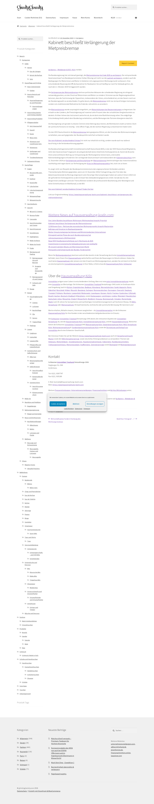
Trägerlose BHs (35, 580)
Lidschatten (34, 186)
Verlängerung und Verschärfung (78, 160)
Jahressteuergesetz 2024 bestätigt (62, 238)
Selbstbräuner (35, 367)
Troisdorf (51, 293)
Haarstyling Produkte (34, 119)
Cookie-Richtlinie (69, 408)
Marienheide (126, 299)
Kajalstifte (33, 183)
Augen (29, 169)
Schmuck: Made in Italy (30, 655)
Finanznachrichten (99, 390)
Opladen (117, 299)
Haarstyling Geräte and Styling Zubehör (34, 114)
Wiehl (50, 302)
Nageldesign (31, 406)
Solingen (89, 290)
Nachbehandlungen (34, 422)
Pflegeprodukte (32, 122)
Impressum (87, 408)
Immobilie (56, 284)
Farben (32, 91)
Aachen (57, 296)
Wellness (28, 439)
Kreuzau (99, 299)
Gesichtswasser (35, 229)
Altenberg (96, 287)
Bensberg (81, 290)
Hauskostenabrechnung (92, 342)
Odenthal (52, 290)
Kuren (32, 134)
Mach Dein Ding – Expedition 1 (62, 762)
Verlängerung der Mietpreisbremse (64, 92)
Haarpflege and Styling (33, 83)
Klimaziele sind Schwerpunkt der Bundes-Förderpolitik (69, 250)
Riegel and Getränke (34, 414)
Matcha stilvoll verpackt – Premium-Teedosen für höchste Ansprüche (61, 741)
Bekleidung (23, 472)
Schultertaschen (33, 675)
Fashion (22, 617)
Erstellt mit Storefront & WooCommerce (44, 791)
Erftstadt (132, 293)
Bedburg (88, 287)
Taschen (23, 690)
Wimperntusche (35, 200)
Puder (32, 248)
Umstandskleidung (31, 545)
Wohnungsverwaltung (61, 327)
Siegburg (128, 290)
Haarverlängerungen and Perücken (36, 101)
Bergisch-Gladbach (68, 296)
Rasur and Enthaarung (32, 418)
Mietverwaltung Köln (94, 324)
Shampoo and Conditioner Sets (36, 143)
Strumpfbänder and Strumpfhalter (36, 599)
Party (22, 756)
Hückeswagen (95, 296)
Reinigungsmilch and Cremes (37, 278)
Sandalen (28, 522)
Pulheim (59, 293)
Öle (33, 314)
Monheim (67, 293)
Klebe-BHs (33, 576)
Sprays (34, 318)
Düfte (26, 64)
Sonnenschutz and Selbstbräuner (33, 352)
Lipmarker (33, 337)
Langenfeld (76, 293)
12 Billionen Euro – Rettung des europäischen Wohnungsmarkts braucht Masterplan (80, 226)
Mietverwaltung (67, 305)
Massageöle (36, 457)
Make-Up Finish (35, 244)
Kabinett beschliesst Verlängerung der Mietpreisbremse (70, 223)
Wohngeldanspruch (128, 345)
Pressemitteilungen (62, 390)
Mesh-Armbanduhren (29, 621)
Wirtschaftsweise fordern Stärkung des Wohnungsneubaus (64, 420)
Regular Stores (30, 465)
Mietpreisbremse (93, 75)
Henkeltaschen (32, 671)
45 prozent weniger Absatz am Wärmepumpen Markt (68, 247)
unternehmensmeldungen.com (123, 744)
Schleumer (128, 264)
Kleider (27, 507)
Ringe (27, 518)
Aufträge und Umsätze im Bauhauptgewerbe (65, 229)
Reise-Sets (33, 138)
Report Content (128, 63)
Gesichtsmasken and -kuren (35, 224)
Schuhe (24, 682)
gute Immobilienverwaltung (117, 281)
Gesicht (30, 208)
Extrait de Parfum (36, 75)
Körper (29, 293)
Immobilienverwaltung (126, 255)
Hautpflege (29, 165)
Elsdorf (74, 299)
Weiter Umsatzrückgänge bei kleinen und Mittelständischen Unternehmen (77, 232)
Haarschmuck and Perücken (33, 95)
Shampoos (33, 148)
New (23, 648)
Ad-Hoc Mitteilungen (118, 390)
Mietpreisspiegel (73, 345)
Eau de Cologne (35, 71)
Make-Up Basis (35, 241)
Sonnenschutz (35, 383)
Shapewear (31, 584)
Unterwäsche (32, 549)
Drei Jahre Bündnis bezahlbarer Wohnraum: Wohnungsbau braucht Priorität (77, 220)
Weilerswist (85, 293)
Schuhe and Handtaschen (29, 659)
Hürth (109, 293)
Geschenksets (32, 204)
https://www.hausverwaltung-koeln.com (94, 336)
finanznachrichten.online (121, 753)
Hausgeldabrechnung (120, 321)
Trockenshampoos (36, 157)
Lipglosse (33, 333)
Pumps (27, 514)
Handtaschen (27, 663)
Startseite (23, 26)
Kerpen (103, 293)
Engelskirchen (78, 287)
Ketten (27, 503)
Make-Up (28, 399)
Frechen (115, 293)
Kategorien (26, 60)
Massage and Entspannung (32, 444)
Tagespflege (36, 322)
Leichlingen (106, 296)
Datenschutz (78, 408)
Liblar (59, 299)
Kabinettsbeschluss (124, 157)
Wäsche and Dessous (32, 613)
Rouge (32, 289)
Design (22, 743)
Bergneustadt (108, 299)
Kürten (69, 287)
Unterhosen (31, 604)
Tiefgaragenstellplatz (57, 345)
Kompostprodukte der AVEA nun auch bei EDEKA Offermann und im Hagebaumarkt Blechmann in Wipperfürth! (62, 753)
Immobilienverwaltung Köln (94, 321)
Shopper (30, 678)
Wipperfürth (82, 299)
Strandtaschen (27, 625)
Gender (24, 636)
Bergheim (81, 296)
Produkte (23, 629)
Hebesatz (52, 342)
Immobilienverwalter (104, 310)
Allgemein (31, 26)
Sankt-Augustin (120, 287)
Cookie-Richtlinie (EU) (33, 17)
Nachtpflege (36, 310)
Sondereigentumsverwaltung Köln (85, 327)
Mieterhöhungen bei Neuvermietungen (107, 109)
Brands (24, 633)
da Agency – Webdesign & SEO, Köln (62, 70)
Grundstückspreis (75, 342)
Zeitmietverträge (97, 345)
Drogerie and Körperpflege (38, 269)
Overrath (120, 290)
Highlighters (34, 237)
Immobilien (52, 281)
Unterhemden (34, 559)
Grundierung (34, 233)
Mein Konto (85, 17)
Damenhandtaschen (32, 667)
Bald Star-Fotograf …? (125, 419)
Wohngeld (113, 345)
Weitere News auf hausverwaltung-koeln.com (80, 215)
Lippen (29, 329)
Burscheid (60, 290)
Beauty (22, 56)
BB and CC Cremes (36, 212)
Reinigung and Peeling (35, 253)
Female (27, 640)
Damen (24, 476)
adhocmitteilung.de (118, 747)
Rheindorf (121, 296)
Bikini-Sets (33, 488)
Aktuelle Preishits (33, 469)
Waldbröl (91, 299)
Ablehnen (76, 404)
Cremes (35, 303)
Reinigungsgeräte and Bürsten (37, 260)
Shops (24, 461)
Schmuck (23, 652)
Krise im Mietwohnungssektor (98, 163)
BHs (28, 569)
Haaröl (32, 130)
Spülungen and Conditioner (35, 152)
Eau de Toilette (30, 499)
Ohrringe (28, 511)
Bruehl (51, 296)
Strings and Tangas (34, 608)
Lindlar (114, 296)
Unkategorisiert (25, 694)
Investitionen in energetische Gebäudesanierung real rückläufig (72, 244)
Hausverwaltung (74, 258)
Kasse (74, 17)
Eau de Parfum (30, 495)
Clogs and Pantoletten (32, 492)
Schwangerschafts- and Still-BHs (36, 554)
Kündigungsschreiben (120, 342)
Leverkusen (95, 293)
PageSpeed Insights (58, 774)
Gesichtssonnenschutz (37, 387)
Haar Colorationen (33, 87)
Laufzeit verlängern (114, 78)
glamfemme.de (117, 750)
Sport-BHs (33, 534)
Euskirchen (123, 293)
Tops (29, 541)
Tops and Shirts (30, 537)
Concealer (33, 219)
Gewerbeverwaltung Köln (113, 324)
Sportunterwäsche (33, 530)
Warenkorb (98, 17)
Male (26, 644)
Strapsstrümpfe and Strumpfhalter (34, 593)
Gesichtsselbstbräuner (37, 371)
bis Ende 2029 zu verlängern (110, 75)
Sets (31, 79)
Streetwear (28, 526)
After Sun (33, 357)
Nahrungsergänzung (32, 410)
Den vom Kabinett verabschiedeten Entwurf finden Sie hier (70, 189)
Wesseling (66, 299)
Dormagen (112, 290)
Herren (29, 68)
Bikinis (29, 484)
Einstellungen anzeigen (95, 404)
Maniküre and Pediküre (33, 402)
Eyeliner (32, 179)
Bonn (129, 287)
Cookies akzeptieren (58, 404)
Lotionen (35, 306)
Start (19, 17)
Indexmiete (106, 342)
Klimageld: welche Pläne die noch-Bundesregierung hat (69, 235)
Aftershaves (34, 425)
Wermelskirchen (107, 287)
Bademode (28, 480)
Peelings (33, 326)
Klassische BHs (35, 572)
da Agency (79, 38)
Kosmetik (24, 751)
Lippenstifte (34, 341)
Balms (32, 429)
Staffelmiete (85, 345)
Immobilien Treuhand (92, 284)
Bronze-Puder (34, 215)
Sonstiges (23, 686)
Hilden (67, 290)
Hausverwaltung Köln (114, 264)
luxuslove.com (116, 756)
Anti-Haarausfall (36, 126)
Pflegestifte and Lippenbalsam (35, 346)
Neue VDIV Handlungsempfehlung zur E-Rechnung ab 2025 (70, 241)
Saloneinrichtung (33, 161)
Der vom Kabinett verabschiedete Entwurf (64, 140)
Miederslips (34, 588)
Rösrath (74, 290)
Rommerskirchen (100, 290)
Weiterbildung (62, 342)
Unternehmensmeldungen (81, 390)
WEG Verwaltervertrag (70, 339)
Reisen (22, 760)
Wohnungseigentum (63, 255)
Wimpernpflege (35, 196)
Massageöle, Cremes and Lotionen (34, 451)
